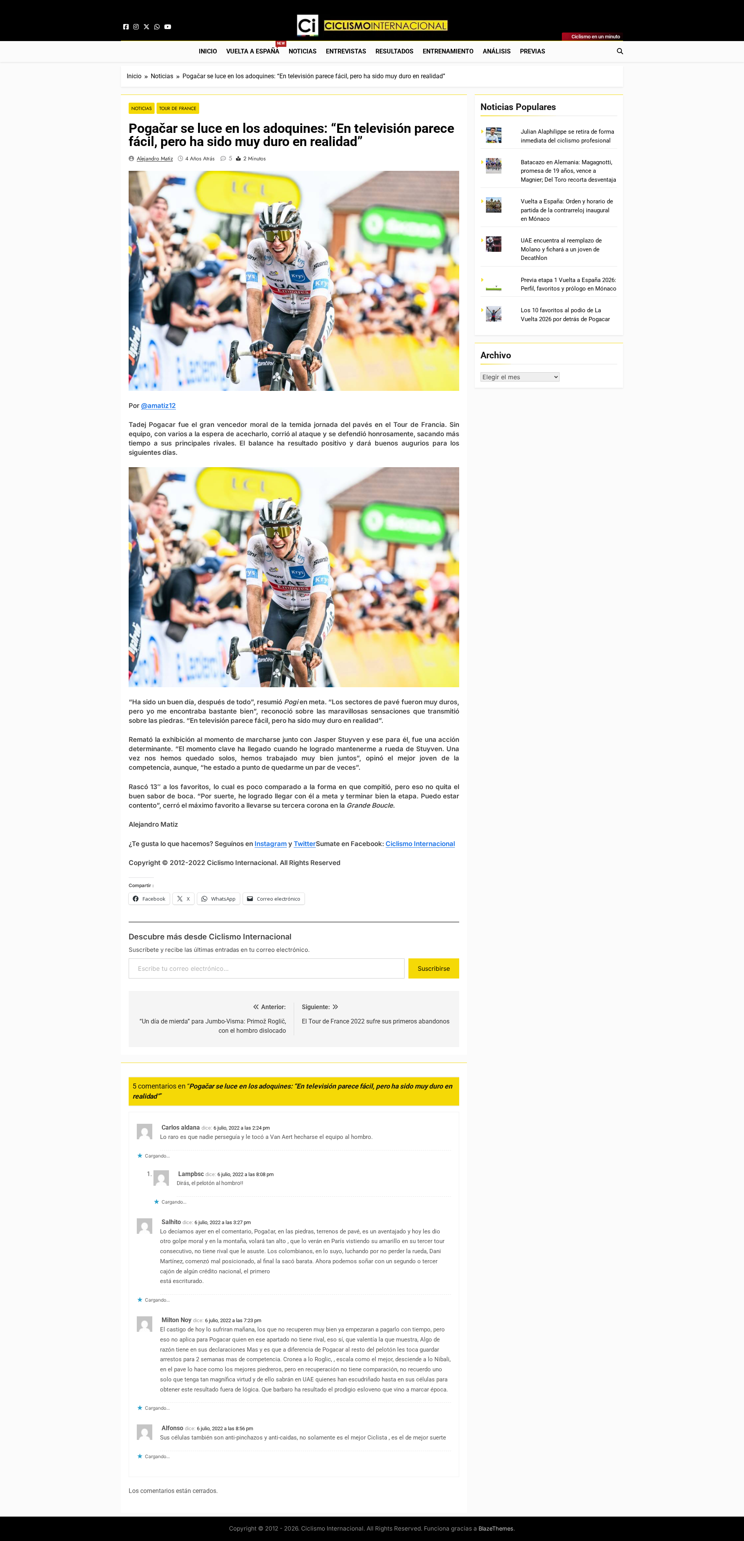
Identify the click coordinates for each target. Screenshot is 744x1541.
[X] (146, 27)
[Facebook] (126, 27)
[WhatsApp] (157, 27)
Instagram (271, 844)
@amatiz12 (158, 405)
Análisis (497, 51)
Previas (532, 51)
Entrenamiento (448, 51)
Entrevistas (346, 51)
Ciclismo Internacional (420, 844)
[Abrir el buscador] (620, 51)
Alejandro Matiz (155, 158)
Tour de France (177, 108)
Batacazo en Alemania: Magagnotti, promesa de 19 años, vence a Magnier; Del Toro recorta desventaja (568, 171)
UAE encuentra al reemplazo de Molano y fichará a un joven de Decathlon (561, 249)
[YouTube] (168, 27)
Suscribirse (434, 968)
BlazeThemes (496, 1528)
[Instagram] (136, 27)
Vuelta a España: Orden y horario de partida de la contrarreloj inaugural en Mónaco (567, 210)
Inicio (208, 51)
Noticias (303, 51)
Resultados (394, 51)
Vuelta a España (255, 48)
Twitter (305, 844)
